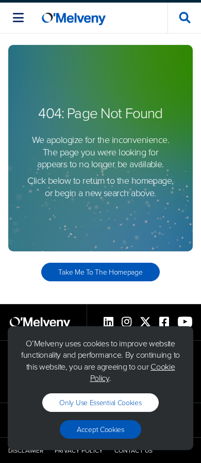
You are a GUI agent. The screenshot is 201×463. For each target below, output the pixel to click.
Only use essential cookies (100, 402)
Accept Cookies (100, 429)
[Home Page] (74, 18)
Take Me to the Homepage (100, 272)
